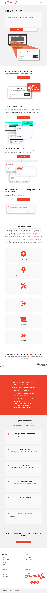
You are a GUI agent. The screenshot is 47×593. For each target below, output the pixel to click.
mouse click (22, 239)
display (7, 242)
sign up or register (16, 231)
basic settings (37, 236)
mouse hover (30, 239)
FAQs (4, 564)
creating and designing (13, 236)
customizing (39, 241)
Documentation (6, 576)
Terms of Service (29, 559)
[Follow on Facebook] (34, 582)
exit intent (7, 239)
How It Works (6, 559)
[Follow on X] (31, 582)
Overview (5, 557)
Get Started (5, 573)
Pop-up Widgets (6, 560)
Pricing (4, 562)
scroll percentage (14, 239)
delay (40, 238)
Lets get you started (23, 542)
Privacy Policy (29, 557)
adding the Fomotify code (23, 233)
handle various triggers (29, 238)
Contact (5, 574)
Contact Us (5, 566)
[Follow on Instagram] (37, 582)
